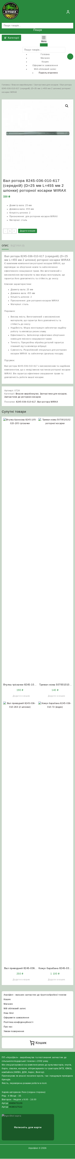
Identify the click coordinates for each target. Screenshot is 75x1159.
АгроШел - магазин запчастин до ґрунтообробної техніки (35, 995)
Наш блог (9, 1013)
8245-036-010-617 (26, 402)
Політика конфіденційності (18, 1022)
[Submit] (44, 44)
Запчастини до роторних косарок (22, 397)
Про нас (8, 1027)
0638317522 (15, 1107)
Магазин (8, 1004)
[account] (68, 12)
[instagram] (37, 1155)
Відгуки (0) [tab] (18, 245)
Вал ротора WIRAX (47, 402)
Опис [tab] (5, 245)
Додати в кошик (27, 231)
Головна (6, 85)
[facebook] (33, 1155)
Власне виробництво (22, 85)
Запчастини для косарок (46, 85)
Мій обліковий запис (15, 1008)
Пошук (37, 29)
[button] (67, 106)
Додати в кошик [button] (21, 696)
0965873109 (15, 1103)
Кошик (7, 999)
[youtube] (41, 1155)
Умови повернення (14, 1031)
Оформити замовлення (16, 1017)
